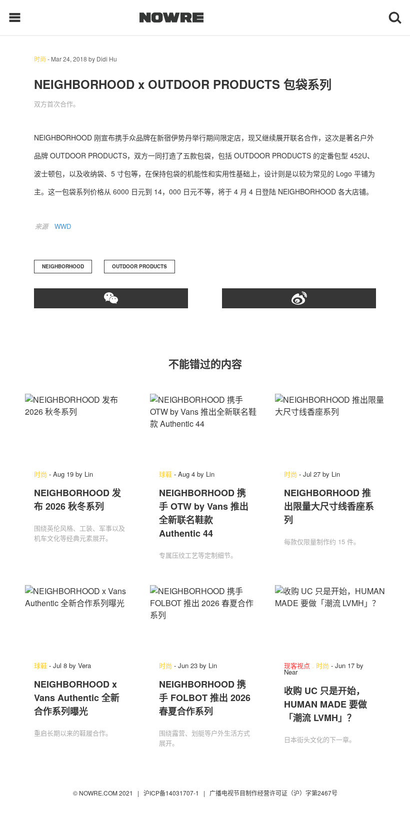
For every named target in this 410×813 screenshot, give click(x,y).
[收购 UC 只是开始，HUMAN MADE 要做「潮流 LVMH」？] (330, 618)
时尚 (40, 58)
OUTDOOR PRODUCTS (139, 266)
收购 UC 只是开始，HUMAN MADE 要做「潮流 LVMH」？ (325, 704)
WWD (62, 226)
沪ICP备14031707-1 (172, 793)
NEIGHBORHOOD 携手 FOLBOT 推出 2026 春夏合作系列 (204, 698)
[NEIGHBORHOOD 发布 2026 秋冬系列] (80, 427)
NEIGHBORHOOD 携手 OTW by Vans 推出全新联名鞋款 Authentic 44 (203, 513)
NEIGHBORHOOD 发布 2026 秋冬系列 (77, 499)
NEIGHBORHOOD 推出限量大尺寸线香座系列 (329, 506)
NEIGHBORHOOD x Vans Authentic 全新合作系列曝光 (77, 698)
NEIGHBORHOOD (63, 266)
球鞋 (165, 474)
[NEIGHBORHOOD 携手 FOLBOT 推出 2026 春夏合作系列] (205, 618)
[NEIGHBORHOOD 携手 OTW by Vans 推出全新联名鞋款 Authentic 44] (205, 427)
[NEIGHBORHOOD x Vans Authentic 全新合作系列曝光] (80, 618)
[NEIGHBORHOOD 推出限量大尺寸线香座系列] (330, 427)
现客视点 (297, 665)
